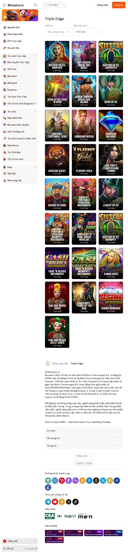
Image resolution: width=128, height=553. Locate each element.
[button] (88, 32)
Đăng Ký (119, 5)
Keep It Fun (85, 422)
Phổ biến (81, 31)
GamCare (73, 422)
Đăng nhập (102, 5)
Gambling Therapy (101, 422)
